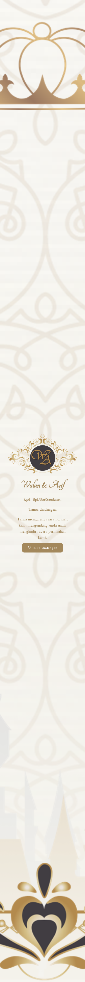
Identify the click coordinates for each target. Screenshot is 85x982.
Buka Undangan (45, 547)
